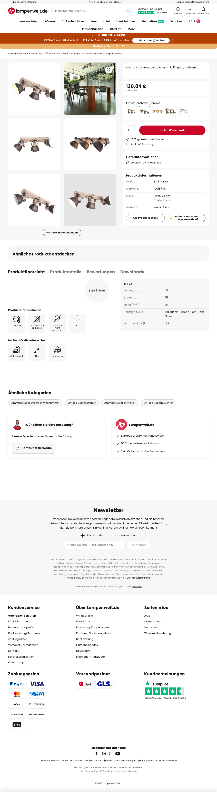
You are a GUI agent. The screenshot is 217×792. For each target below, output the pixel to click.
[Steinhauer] (97, 291)
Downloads (132, 272)
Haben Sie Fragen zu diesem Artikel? (188, 218)
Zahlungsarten (17, 639)
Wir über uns (84, 616)
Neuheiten (152, 21)
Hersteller (137, 586)
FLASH (151, 40)
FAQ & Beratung (18, 621)
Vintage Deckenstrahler (82, 403)
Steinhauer (161, 181)
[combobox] (92, 11)
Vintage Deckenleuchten (158, 403)
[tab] (26, 272)
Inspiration (83, 657)
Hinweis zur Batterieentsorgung (121, 760)
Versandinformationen (23, 645)
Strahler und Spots (56, 53)
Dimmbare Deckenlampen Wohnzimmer (35, 403)
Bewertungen (101, 272)
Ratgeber (98, 657)
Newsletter (83, 621)
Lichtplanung (84, 639)
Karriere (81, 633)
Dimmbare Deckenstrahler (119, 403)
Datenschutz (152, 621)
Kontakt (13, 651)
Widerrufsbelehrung (157, 633)
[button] (34, 144)
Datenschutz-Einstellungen (54, 760)
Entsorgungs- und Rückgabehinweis (158, 760)
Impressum (151, 627)
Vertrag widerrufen (22, 616)
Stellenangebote (100, 633)
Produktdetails (65, 272)
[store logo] (27, 10)
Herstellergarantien (21, 657)
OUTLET (115, 29)
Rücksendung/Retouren (24, 633)
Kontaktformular (75, 577)
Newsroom (83, 651)
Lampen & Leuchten (18, 53)
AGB (147, 616)
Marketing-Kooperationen (93, 627)
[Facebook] (99, 753)
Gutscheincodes (87, 645)
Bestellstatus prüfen (21, 627)
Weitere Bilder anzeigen (62, 232)
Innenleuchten (38, 53)
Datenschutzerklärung (138, 577)
